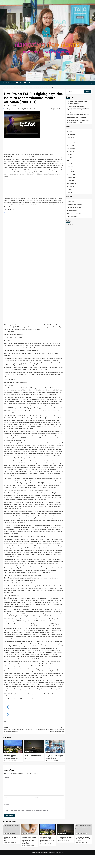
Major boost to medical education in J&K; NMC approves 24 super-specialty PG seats (12, 756)
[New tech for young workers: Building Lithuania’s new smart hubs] (11, 829)
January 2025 (70, 171)
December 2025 (71, 140)
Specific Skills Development (74, 213)
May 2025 (69, 160)
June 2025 (69, 157)
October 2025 (70, 145)
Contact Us (15, 83)
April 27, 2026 (11, 842)
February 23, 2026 (33, 758)
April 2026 (69, 131)
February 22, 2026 (84, 842)
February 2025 (71, 169)
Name (6, 797)
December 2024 (71, 174)
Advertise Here (7, 83)
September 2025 (71, 148)
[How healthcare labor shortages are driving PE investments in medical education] (55, 746)
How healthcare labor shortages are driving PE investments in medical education (54, 756)
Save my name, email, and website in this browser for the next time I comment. (27, 810)
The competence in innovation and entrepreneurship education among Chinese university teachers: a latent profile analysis (78, 108)
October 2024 (70, 180)
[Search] (91, 83)
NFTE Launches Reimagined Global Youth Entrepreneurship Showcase (78, 121)
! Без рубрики (70, 201)
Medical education (8, 90)
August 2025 (70, 151)
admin (6, 105)
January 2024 (70, 192)
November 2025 (71, 143)
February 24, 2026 (12, 760)
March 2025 (70, 166)
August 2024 (70, 186)
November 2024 (71, 177)
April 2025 (69, 163)
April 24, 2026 (29, 845)
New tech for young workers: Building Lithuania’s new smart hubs (77, 102)
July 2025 (69, 154)
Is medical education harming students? (77, 117)
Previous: (18, 729)
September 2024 (71, 183)
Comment (7, 777)
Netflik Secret (69, 224)
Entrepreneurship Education (74, 204)
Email (36, 797)
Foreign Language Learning (74, 207)
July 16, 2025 (12, 105)
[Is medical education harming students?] (34, 746)
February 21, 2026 (54, 760)
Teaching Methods (72, 216)
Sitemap (31, 83)
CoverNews (52, 852)
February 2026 (71, 134)
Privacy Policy (23, 83)
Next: (50, 729)
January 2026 (70, 137)
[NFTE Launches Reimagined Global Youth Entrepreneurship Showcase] (83, 829)
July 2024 (69, 189)
